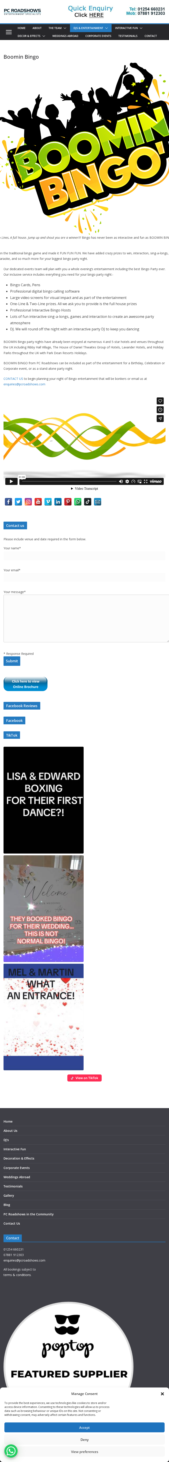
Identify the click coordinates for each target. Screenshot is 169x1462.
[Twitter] (18, 502)
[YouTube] (38, 502)
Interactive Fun (126, 28)
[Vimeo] (48, 502)
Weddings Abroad (65, 36)
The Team (55, 28)
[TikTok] (88, 502)
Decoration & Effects (19, 1158)
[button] (162, 1394)
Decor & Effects (29, 36)
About (37, 28)
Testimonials (128, 36)
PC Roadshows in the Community (29, 1214)
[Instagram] (28, 502)
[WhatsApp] (78, 502)
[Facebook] (8, 502)
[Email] (97, 502)
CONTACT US (13, 379)
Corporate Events (98, 36)
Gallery (9, 1195)
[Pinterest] (68, 502)
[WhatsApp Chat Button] (11, 1451)
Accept (84, 1427)
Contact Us (12, 1223)
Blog (7, 1205)
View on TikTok (86, 1078)
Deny (85, 1439)
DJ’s (6, 1140)
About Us (10, 1131)
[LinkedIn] (58, 502)
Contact (151, 36)
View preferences (84, 1451)
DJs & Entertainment (88, 28)
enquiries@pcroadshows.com (24, 384)
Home (22, 28)
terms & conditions (17, 1275)
